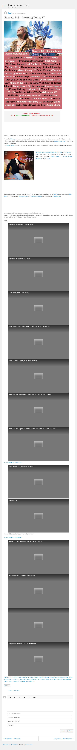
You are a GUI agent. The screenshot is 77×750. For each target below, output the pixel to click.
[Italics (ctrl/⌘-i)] (14, 697)
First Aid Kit (63, 156)
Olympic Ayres (23, 196)
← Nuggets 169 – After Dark (11, 739)
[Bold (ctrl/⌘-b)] (9, 697)
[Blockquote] (29, 697)
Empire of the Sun (59, 141)
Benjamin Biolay (40, 152)
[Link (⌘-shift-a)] (19, 697)
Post (70, 731)
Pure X (56, 194)
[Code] (34, 697)
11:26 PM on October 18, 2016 (19, 13)
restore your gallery (22, 115)
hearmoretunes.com (18, 5)
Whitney (13, 139)
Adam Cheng (10, 145)
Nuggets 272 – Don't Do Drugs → (64, 739)
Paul (10, 13)
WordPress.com (28, 744)
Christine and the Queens (54, 152)
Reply (7, 685)
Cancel (63, 731)
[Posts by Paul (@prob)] (5, 13)
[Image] (24, 697)
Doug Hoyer (56, 196)
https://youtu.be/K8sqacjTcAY (13, 537)
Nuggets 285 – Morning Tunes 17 (24, 17)
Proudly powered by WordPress (10, 744)
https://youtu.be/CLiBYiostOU (12, 462)
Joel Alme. (47, 158)
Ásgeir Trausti (55, 156)
